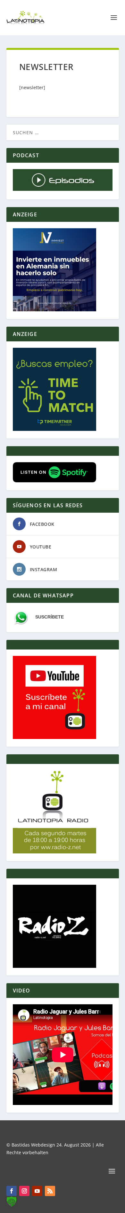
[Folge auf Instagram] (24, 1191)
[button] (11, 1201)
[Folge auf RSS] (50, 1191)
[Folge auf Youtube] (37, 1191)
